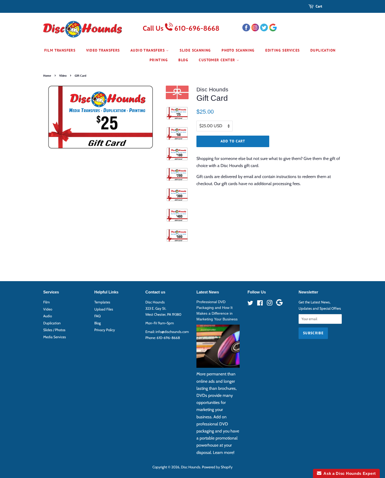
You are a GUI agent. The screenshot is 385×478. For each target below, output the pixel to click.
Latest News (207, 292)
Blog (183, 60)
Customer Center (217, 60)
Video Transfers (103, 50)
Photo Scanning (238, 50)
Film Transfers (60, 50)
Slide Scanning (195, 50)
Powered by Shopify (217, 467)
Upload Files (103, 309)
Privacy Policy (104, 330)
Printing (159, 60)
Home (47, 75)
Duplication (323, 50)
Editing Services (282, 50)
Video (63, 75)
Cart (319, 6)
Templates (102, 302)
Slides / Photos (54, 330)
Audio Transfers (148, 50)
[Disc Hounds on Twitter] (250, 304)
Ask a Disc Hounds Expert (348, 473)
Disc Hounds (190, 467)
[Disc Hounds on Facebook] (260, 304)
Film (46, 302)
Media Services (54, 337)
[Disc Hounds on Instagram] (269, 304)
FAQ (97, 316)
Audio (47, 316)
